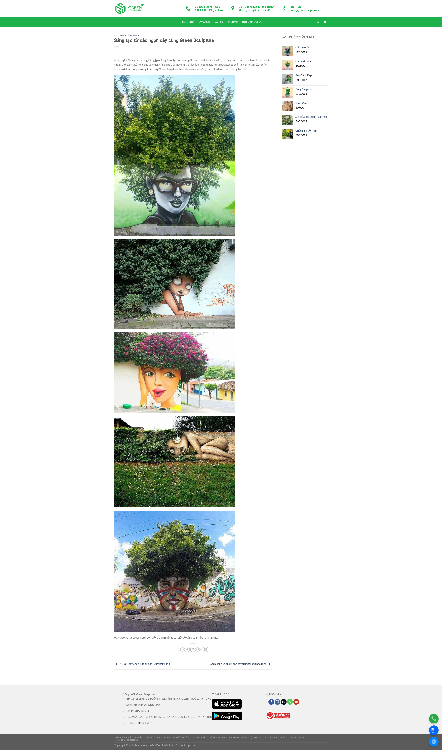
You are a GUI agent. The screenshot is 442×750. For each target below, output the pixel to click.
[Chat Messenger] (434, 742)
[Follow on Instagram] (277, 702)
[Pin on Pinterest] (199, 649)
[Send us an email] (284, 702)
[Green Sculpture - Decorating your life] (129, 8)
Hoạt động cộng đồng (126, 35)
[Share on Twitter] (187, 649)
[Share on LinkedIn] (205, 649)
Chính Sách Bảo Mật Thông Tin (247, 737)
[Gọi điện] (434, 718)
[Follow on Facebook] (271, 702)
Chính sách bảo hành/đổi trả (162, 737)
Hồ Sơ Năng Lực (252, 22)
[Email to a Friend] (193, 649)
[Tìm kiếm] (318, 22)
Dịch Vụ (233, 22)
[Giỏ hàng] (325, 22)
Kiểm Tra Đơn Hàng (126, 740)
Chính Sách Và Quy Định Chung (287, 737)
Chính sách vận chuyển (128, 737)
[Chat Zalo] (434, 730)
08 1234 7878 (145, 722)
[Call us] (290, 702)
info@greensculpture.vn (305, 10)
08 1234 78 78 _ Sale (208, 6)
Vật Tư (219, 22)
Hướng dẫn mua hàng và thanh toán (204, 737)
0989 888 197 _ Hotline (209, 10)
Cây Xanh (204, 22)
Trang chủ (187, 22)
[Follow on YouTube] (296, 702)
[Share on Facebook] (181, 649)
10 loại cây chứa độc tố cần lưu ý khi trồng (144, 663)
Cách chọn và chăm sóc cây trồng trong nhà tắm (238, 663)
